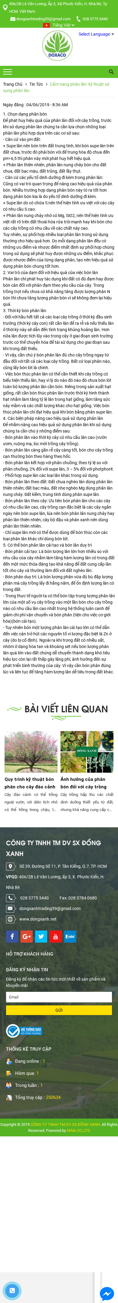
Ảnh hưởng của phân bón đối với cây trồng (84, 783)
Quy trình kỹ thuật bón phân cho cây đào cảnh (30, 783)
